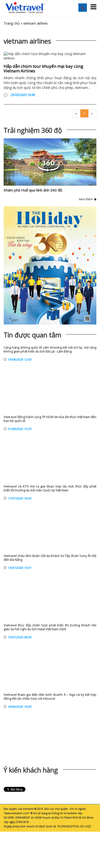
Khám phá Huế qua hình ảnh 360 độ (33, 190)
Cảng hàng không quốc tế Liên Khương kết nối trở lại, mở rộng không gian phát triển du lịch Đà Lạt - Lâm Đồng (50, 349)
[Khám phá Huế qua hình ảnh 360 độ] (48, 170)
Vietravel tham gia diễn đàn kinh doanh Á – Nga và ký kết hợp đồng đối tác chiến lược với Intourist (50, 697)
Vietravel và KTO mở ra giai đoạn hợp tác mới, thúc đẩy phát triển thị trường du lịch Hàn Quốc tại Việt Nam (50, 488)
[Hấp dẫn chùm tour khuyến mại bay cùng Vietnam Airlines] (50, 56)
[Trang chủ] (25, 8)
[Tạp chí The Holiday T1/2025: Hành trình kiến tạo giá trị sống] (50, 265)
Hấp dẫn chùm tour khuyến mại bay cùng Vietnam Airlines (43, 68)
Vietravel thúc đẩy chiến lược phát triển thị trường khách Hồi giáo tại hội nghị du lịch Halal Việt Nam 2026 (50, 627)
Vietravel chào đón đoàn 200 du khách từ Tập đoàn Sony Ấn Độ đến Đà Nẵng (50, 558)
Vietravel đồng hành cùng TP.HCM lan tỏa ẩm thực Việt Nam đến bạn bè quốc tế (50, 419)
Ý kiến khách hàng (31, 769)
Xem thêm (86, 199)
